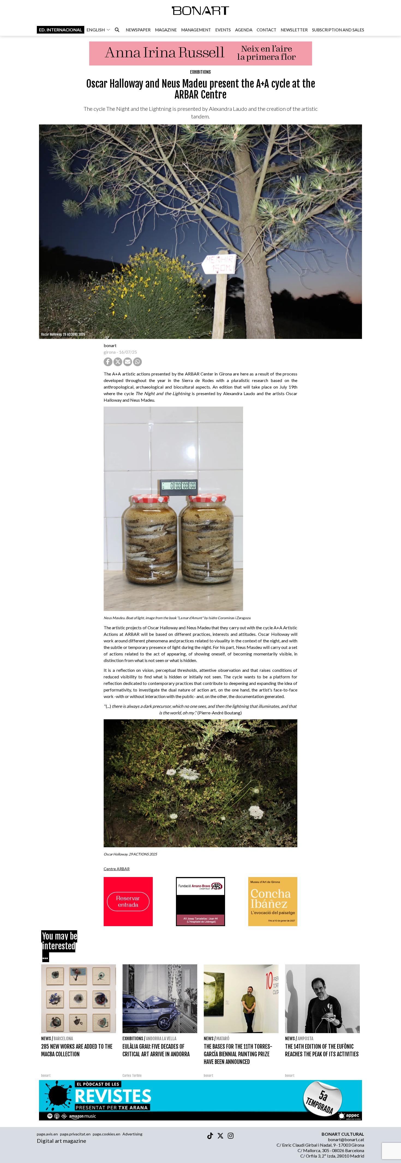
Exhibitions (200, 72)
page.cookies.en (106, 1134)
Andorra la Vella (161, 1038)
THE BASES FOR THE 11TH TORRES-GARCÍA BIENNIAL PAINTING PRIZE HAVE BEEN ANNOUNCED (238, 1054)
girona (110, 351)
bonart (110, 345)
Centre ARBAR (117, 868)
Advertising (132, 1134)
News (46, 1038)
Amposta (305, 1038)
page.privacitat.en (75, 1134)
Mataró (222, 1038)
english (95, 29)
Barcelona (63, 1038)
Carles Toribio (132, 1075)
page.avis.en (47, 1134)
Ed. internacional (60, 29)
